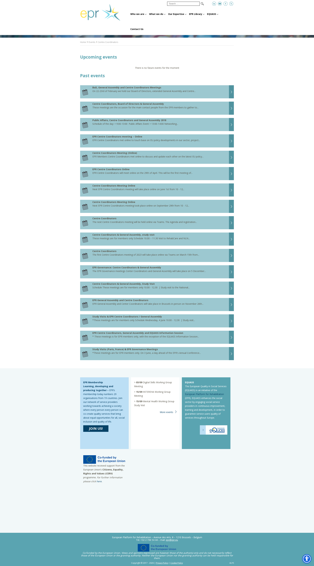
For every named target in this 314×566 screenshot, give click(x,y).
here (99, 481)
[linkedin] (214, 4)
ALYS (231, 563)
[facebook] (226, 4)
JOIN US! (96, 428)
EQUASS (211, 14)
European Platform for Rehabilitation (204, 394)
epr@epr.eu (172, 539)
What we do (156, 14)
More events (166, 412)
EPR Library (195, 14)
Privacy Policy (162, 563)
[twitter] (231, 4)
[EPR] (104, 11)
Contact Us (136, 29)
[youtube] (220, 4)
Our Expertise (176, 14)
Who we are (137, 14)
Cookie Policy (176, 563)
